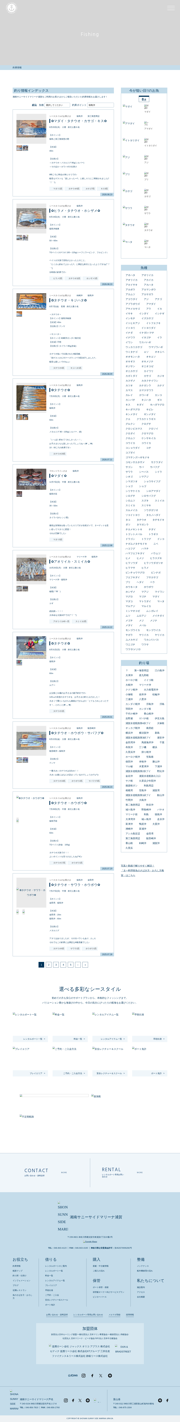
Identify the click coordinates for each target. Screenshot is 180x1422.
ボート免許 (50, 1305)
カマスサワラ (146, 390)
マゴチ (142, 596)
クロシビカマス (134, 428)
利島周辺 (148, 785)
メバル (142, 625)
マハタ (160, 601)
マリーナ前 (132, 814)
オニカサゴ (132, 371)
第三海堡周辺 (93, 116)
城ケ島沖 (130, 809)
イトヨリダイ (148, 328)
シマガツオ (132, 481)
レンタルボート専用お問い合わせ (88, 1315)
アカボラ (130, 289)
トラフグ (146, 539)
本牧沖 (142, 761)
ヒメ (128, 558)
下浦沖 (158, 766)
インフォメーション (21, 1280)
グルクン (130, 424)
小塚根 (129, 694)
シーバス (144, 472)
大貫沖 (156, 824)
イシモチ (130, 318)
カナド (160, 385)
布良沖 (129, 747)
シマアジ (144, 476)
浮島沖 (149, 704)
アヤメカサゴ (133, 308)
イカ (159, 308)
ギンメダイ (150, 414)
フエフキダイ (133, 577)
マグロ (129, 596)
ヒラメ (145, 567)
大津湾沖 (130, 819)
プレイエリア (51, 1285)
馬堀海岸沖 (147, 742)
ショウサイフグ (152, 481)
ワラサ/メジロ (133, 649)
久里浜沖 (130, 752)
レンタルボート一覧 (54, 1271)
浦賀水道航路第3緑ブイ (138, 737)
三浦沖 (129, 699)
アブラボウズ (133, 304)
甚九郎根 (144, 675)
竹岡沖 (129, 800)
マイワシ (159, 591)
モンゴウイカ (133, 630)
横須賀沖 (144, 733)
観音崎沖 (91, 728)
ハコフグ (130, 548)
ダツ (128, 524)
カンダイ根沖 (133, 704)
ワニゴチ (130, 644)
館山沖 (160, 795)
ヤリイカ (144, 635)
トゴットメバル (134, 534)
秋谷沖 (149, 804)
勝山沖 (156, 761)
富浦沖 (142, 828)
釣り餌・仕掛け (19, 1275)
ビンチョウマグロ (135, 572)
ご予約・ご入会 (52, 1295)
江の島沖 (159, 670)
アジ (146, 299)
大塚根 (160, 723)
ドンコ (160, 539)
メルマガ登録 (114, 1315)
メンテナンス (143, 1266)
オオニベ (159, 352)
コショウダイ (133, 448)
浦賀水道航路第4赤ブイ (138, 723)
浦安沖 (160, 737)
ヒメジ (140, 558)
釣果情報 (17, 1266)
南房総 (149, 728)
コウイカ (130, 443)
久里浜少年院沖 (147, 780)
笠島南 (149, 757)
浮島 (162, 704)
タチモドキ (158, 519)
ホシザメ (130, 591)
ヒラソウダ (132, 563)
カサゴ (147, 376)
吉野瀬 (129, 718)
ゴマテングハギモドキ (137, 457)
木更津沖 (144, 766)
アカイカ (148, 280)
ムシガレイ (152, 611)
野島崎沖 (146, 809)
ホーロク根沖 (133, 757)
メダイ (129, 625)
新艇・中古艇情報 (101, 1266)
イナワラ (130, 337)
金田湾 (91, 880)
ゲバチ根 (144, 718)
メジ (141, 620)
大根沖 (129, 685)
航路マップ (17, 1271)
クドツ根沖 (132, 689)
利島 (146, 814)
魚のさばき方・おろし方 (22, 1296)
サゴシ (129, 467)
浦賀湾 (156, 790)
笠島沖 (142, 790)
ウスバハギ (145, 342)
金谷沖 (129, 776)
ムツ (128, 615)
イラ (159, 337)
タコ (128, 519)
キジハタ (146, 400)
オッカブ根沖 (133, 728)
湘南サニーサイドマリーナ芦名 (36, 1399)
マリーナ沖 (81, 557)
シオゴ (129, 476)
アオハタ (130, 275)
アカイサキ (132, 284)
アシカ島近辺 (133, 833)
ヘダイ (140, 582)
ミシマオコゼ (133, 611)
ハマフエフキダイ (135, 553)
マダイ (156, 596)
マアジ (145, 591)
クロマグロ (147, 433)
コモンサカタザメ (135, 462)
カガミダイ (132, 376)
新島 (157, 733)
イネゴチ (146, 337)
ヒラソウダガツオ (153, 563)
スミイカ (159, 500)
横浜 (154, 747)
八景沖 (142, 699)
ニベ (155, 543)
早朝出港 (49, 1290)
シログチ (130, 496)
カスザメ (130, 380)
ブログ (16, 1285)
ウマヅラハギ (156, 347)
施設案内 (141, 1287)
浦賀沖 (156, 843)
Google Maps (91, 1241)
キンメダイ (132, 414)
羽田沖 (129, 709)
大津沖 (129, 675)
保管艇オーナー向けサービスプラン (108, 1292)
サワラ (129, 472)
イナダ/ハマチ (146, 332)
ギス (159, 400)
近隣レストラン (19, 1290)
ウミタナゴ (132, 352)
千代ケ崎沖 (132, 713)
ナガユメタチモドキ (136, 543)
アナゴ (158, 299)
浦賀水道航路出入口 (150, 776)
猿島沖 (80, 116)
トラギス (153, 534)
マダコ (129, 601)
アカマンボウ (148, 289)
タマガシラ (143, 524)
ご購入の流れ (99, 1271)
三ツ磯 (142, 747)
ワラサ (145, 644)
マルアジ (130, 606)
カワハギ (144, 395)
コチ (148, 448)
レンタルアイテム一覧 (55, 1280)
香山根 (129, 843)
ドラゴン (130, 539)
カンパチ (130, 400)
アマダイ (151, 304)
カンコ (158, 395)
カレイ (129, 395)
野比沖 (160, 771)
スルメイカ (132, 510)
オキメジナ (147, 361)
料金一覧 (49, 1275)
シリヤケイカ (133, 491)
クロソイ (153, 428)
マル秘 (129, 766)
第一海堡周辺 (141, 670)
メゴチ (129, 620)
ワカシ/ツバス (151, 639)
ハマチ (145, 548)
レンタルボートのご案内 (56, 1266)
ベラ (152, 582)
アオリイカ (147, 275)
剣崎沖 (80, 295)
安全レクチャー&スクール (56, 1300)
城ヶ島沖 (146, 819)
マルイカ (146, 606)
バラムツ (156, 553)
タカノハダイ (153, 515)
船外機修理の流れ (145, 1271)
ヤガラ (129, 635)
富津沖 (129, 824)
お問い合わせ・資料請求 (57, 1315)
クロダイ (130, 433)
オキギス (130, 361)
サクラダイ (157, 462)
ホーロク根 (132, 680)
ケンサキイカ (148, 438)
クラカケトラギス (146, 419)
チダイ (152, 529)
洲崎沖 (129, 828)
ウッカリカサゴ (134, 347)
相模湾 (129, 790)
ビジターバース (100, 1297)
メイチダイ (158, 615)
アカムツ (130, 294)
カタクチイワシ (149, 380)
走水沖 (160, 819)
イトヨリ (130, 328)
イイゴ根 (148, 680)
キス (128, 404)
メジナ (153, 620)
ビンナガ (156, 572)
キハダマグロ (157, 404)
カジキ (160, 376)
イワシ (129, 342)
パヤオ (160, 809)
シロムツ (130, 500)
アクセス (141, 1292)
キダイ (140, 404)
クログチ (146, 424)
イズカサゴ (147, 318)
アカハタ (148, 284)
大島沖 (142, 800)
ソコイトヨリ (133, 515)
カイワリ (148, 371)
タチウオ (141, 519)
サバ (141, 467)
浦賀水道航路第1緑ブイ (138, 795)
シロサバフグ (148, 496)
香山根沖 (148, 713)
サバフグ (155, 467)
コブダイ (130, 452)
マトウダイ (145, 601)
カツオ (129, 385)
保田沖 (129, 761)
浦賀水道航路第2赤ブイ (138, 771)
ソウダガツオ (151, 510)
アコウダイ (132, 299)
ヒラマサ (130, 567)
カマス (129, 390)
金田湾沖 (130, 742)
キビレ (149, 409)
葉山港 (116, 1399)
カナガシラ (145, 385)
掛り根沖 (146, 752)
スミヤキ (146, 505)
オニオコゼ (147, 366)
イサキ (129, 313)
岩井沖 (142, 694)
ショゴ (129, 486)
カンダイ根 (145, 709)
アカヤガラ (147, 294)
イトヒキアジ (133, 323)
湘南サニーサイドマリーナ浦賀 (96, 1217)
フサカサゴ (152, 577)
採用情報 (130, 1315)
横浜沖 (129, 733)
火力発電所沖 (151, 689)
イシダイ (144, 313)
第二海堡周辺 (133, 804)
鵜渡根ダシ (132, 785)
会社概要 (141, 1297)
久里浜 (129, 848)
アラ (148, 308)
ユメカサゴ (132, 639)
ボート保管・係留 (101, 1287)
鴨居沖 (142, 824)
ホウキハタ (132, 587)
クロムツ (130, 438)
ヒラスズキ (156, 558)
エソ (146, 352)
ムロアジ (141, 615)
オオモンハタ (133, 356)
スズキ (145, 500)
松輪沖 (156, 694)
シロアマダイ (153, 491)
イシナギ (159, 313)
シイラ (158, 472)
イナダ (129, 332)
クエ (128, 419)
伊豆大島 (159, 718)
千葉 (162, 742)
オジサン (130, 366)
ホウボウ (148, 587)
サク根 (129, 780)
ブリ (128, 582)
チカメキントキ (134, 529)
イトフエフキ (153, 323)
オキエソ (151, 356)
